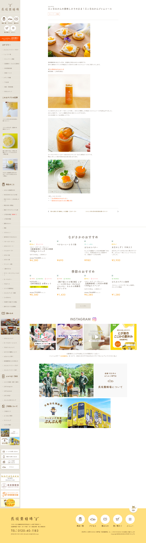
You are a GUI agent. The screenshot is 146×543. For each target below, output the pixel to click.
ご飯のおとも (7, 269)
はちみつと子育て (8, 356)
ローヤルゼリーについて (10, 343)
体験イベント (8, 73)
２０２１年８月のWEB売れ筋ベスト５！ (97, 211)
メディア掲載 (7, 77)
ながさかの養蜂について (10, 352)
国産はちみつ (7, 223)
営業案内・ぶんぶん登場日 (11, 63)
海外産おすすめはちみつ (10, 237)
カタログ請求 (7, 425)
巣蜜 (5, 228)
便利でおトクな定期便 (10, 306)
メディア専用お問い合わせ (11, 461)
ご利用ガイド (7, 411)
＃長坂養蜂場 (63, 356)
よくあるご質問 (8, 416)
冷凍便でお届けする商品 (10, 302)
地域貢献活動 (8, 68)
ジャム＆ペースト (8, 250)
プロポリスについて (9, 347)
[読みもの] (16, 19)
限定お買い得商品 (8, 205)
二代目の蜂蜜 (7, 219)
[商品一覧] (4, 19)
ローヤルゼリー (8, 279)
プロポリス (7, 284)
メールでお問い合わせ (12, 451)
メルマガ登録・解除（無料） (11, 382)
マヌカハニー (7, 232)
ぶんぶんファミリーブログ (11, 50)
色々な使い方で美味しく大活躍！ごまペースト (64, 211)
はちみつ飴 (7, 255)
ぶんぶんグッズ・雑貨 (10, 293)
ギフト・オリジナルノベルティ (11, 274)
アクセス (11, 467)
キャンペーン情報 (9, 59)
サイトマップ (7, 420)
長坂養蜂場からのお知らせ (11, 361)
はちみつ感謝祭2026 (9, 190)
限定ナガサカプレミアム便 (11, 210)
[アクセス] (10, 19)
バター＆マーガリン (9, 241)
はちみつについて (8, 338)
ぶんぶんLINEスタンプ (10, 400)
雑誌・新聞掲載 (8, 87)
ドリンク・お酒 (8, 264)
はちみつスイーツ (8, 246)
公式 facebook (8, 391)
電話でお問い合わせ (11, 456)
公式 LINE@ (7, 395)
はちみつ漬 (7, 259)
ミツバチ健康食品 (8, 288)
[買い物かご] (7, 28)
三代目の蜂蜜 (10, 214)
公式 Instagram (8, 386)
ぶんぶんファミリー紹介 (10, 370)
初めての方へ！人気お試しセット (11, 200)
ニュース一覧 (7, 54)
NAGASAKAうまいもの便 (10, 195)
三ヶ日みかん (7, 297)
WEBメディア (8, 91)
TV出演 (6, 82)
